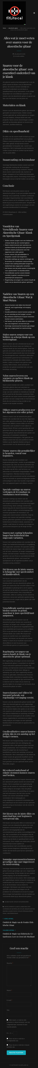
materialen (16, 909)
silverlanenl (19, 56)
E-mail (9, 1000)
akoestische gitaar (13, 28)
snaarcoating (30, 909)
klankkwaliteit (24, 906)
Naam (9, 990)
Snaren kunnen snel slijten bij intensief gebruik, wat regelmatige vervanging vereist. (18, 307)
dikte (6, 906)
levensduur (7, 909)
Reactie (10, 963)
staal (5, 913)
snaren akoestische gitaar (12, 911)
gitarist (11, 906)
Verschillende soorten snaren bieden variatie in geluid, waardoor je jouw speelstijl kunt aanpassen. (17, 275)
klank (17, 906)
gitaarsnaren (24, 901)
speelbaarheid (28, 911)
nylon (22, 909)
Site (8, 1010)
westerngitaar (12, 913)
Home (4, 28)
